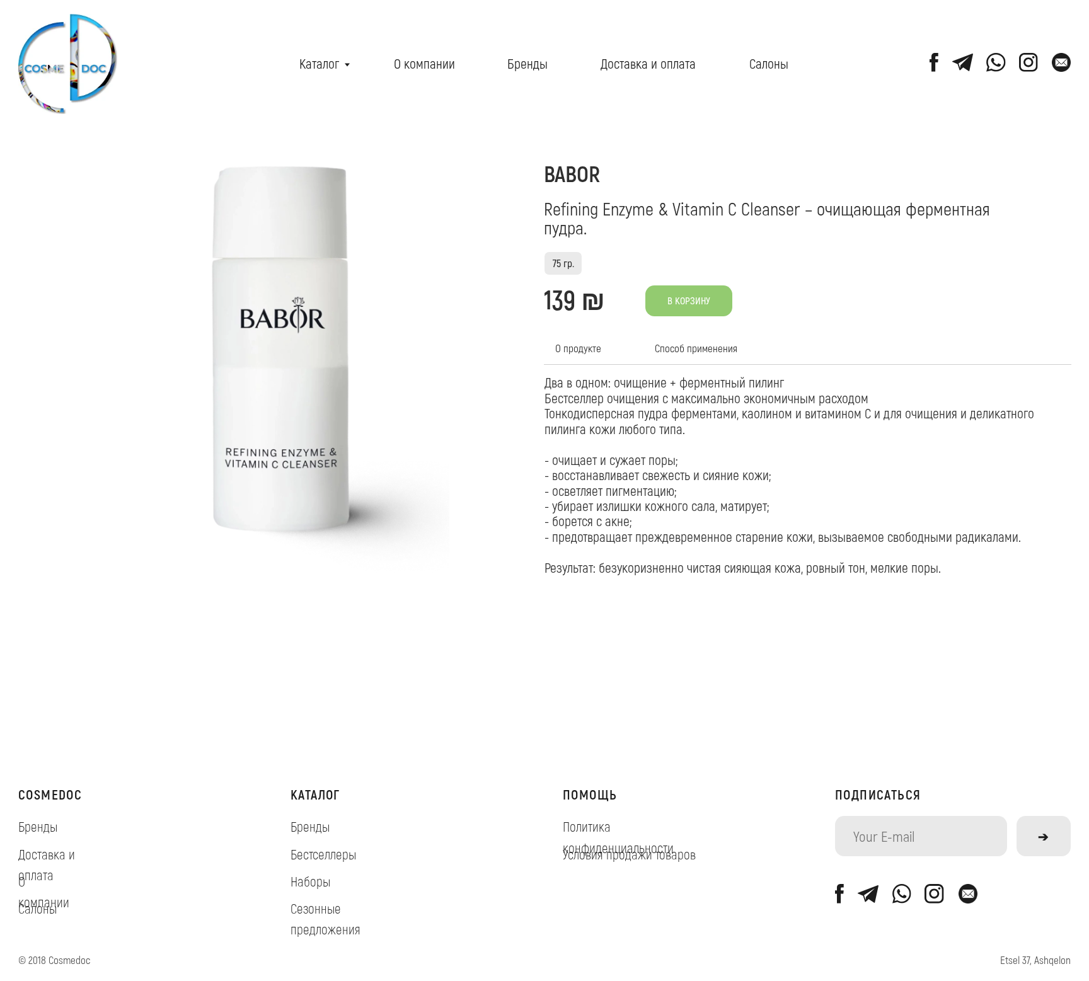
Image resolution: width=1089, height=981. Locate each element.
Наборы (310, 881)
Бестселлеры (323, 854)
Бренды (527, 63)
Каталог (319, 63)
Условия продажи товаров (629, 854)
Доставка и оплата (648, 63)
